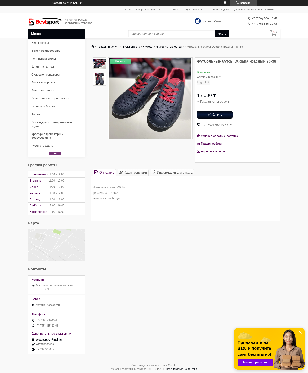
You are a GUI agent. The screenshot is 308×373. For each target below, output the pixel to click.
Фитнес (36, 114)
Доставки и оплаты (197, 9)
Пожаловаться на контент (181, 369)
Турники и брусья (43, 106)
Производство (221, 9)
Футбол (148, 46)
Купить (217, 114)
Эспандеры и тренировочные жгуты (51, 124)
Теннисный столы (43, 58)
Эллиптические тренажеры (50, 98)
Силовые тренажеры (45, 74)
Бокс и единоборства (45, 50)
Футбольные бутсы (169, 46)
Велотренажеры (42, 90)
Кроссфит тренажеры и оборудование (47, 135)
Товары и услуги (145, 9)
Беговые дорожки (43, 82)
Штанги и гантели (43, 66)
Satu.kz (172, 365)
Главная (126, 9)
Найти (222, 34)
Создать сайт (60, 2)
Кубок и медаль (42, 145)
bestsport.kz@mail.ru (49, 339)
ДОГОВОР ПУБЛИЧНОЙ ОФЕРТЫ (254, 9)
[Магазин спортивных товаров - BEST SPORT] (45, 21)
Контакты (176, 9)
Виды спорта (131, 46)
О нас (162, 9)
